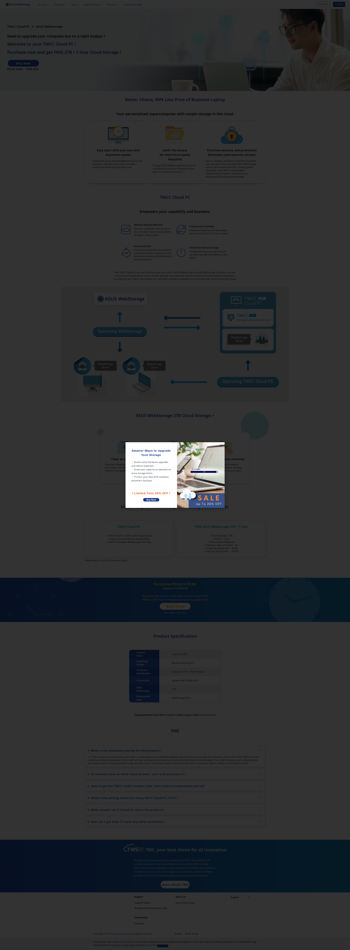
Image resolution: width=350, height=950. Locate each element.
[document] (175, 475)
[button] (221, 445)
